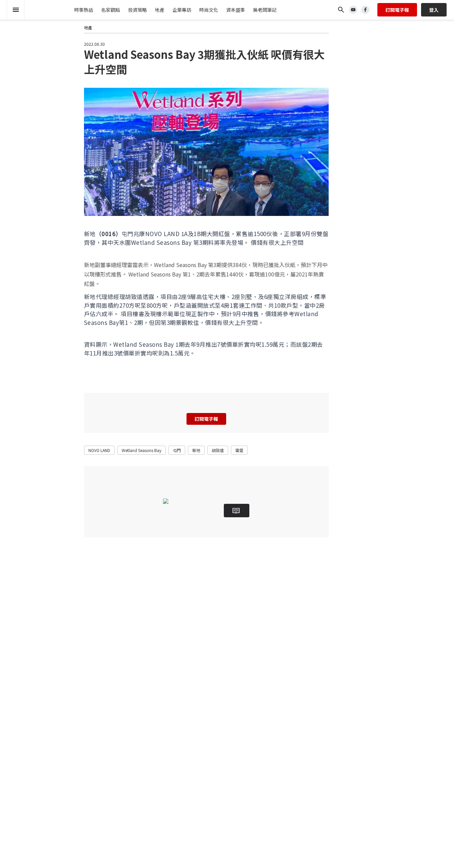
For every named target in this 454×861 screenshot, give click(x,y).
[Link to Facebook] (365, 10)
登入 (434, 9)
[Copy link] (63, 64)
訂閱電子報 (397, 9)
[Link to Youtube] (353, 10)
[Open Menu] (16, 10)
